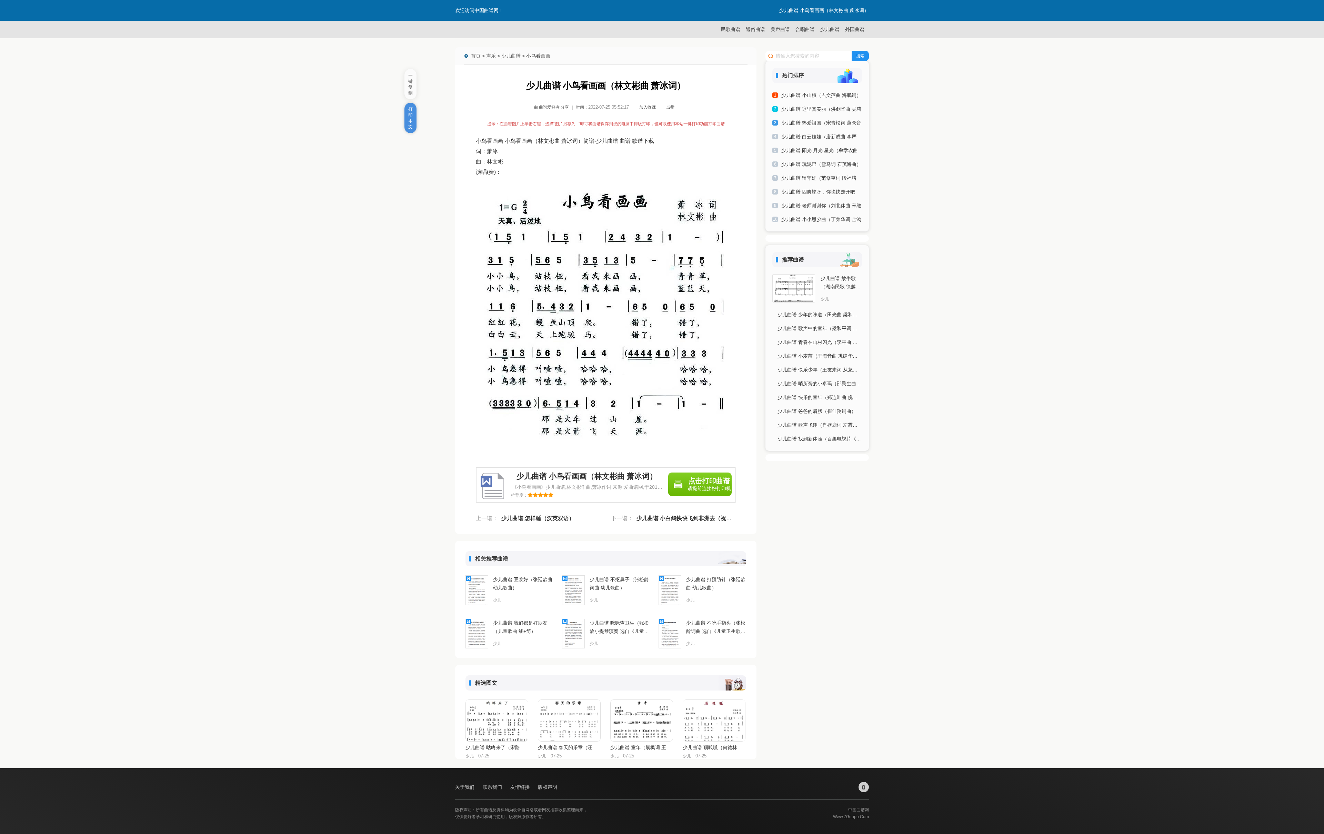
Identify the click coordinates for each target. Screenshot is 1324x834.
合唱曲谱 (805, 29)
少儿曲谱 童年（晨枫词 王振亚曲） (641, 747)
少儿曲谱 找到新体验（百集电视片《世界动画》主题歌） (820, 438)
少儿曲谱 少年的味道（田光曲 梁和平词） (820, 314)
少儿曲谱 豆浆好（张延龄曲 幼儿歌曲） (522, 583)
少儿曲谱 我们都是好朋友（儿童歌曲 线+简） (520, 627)
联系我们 (493, 787)
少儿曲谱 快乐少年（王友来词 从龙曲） (820, 370)
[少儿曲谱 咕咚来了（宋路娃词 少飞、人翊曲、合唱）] (496, 720)
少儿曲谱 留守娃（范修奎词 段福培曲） (818, 179)
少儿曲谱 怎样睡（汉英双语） (537, 518)
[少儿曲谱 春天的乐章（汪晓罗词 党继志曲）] (569, 720)
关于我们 (465, 787)
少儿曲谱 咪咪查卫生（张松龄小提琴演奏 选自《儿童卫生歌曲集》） (619, 627)
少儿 (497, 600)
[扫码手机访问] (864, 787)
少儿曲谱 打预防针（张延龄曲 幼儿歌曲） (715, 583)
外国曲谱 (854, 29)
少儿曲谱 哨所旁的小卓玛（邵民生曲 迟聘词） (820, 383)
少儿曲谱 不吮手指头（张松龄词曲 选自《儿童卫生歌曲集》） (715, 627)
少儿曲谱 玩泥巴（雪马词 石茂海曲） (821, 164)
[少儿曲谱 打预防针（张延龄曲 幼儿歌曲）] (670, 590)
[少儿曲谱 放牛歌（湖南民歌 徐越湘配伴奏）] (793, 288)
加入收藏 (647, 107)
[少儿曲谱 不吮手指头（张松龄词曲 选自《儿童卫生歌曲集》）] (670, 633)
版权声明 (547, 787)
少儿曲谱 (830, 29)
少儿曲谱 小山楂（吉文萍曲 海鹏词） (821, 95)
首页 (476, 56)
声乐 (491, 56)
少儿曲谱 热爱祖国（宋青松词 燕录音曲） (821, 124)
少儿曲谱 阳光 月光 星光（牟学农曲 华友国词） (819, 152)
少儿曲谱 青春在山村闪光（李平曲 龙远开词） (820, 342)
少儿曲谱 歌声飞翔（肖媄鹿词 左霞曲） (820, 425)
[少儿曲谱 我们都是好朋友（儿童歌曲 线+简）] (476, 633)
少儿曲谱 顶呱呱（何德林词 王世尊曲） (714, 747)
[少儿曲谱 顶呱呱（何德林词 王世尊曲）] (714, 720)
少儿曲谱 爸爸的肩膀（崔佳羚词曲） (817, 411)
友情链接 (520, 787)
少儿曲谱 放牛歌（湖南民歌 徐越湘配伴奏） (841, 283)
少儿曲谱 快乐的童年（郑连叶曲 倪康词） (820, 397)
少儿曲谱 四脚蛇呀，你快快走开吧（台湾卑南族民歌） (818, 193)
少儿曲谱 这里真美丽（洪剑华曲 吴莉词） (821, 110)
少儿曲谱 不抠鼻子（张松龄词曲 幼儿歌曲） (619, 583)
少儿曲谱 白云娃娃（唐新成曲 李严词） (818, 138)
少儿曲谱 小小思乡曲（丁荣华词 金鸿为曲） (821, 221)
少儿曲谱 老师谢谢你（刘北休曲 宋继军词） (821, 207)
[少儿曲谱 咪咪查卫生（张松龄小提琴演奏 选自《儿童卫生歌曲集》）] (573, 633)
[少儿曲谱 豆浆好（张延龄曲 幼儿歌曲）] (476, 590)
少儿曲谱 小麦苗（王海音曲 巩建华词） (820, 356)
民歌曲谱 (730, 29)
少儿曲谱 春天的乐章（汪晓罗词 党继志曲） (569, 747)
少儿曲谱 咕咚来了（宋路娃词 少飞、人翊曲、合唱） (496, 747)
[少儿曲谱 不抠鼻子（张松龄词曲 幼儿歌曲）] (573, 590)
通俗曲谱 (755, 29)
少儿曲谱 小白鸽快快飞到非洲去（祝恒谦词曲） (695, 518)
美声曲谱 (780, 29)
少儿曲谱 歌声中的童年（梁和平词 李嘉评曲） (820, 328)
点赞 (670, 107)
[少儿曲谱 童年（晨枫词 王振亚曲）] (641, 720)
